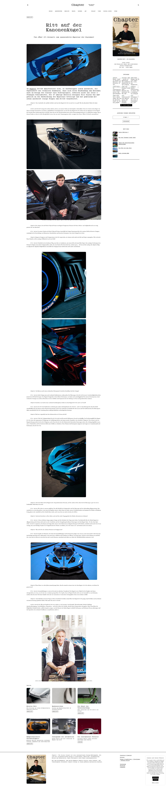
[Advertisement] (126, 172)
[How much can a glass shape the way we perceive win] (117, 99)
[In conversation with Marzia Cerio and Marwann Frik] (126, 99)
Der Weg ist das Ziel (125, 148)
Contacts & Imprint (126, 755)
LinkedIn (122, 767)
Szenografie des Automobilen (63, 737)
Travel (73, 11)
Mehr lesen (155, 782)
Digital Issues (107, 11)
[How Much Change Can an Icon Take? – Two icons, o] (135, 81)
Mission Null (32, 706)
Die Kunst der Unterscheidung (83, 707)
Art (85, 11)
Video (99, 11)
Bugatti (33, 89)
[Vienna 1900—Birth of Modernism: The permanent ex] (126, 81)
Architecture (58, 11)
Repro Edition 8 (123, 132)
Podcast (93, 11)
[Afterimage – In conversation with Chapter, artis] (117, 90)
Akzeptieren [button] (155, 777)
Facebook (122, 765)
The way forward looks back (127, 137)
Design (50, 11)
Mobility (67, 11)
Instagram (123, 764)
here (131, 67)
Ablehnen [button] (155, 779)
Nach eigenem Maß (124, 153)
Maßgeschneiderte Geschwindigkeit (33, 737)
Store (115, 11)
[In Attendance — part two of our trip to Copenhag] (135, 99)
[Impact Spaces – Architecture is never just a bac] (135, 90)
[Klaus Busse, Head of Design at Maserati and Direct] (117, 81)
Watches (80, 11)
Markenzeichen (57, 706)
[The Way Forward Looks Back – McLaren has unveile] (126, 90)
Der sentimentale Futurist (88, 737)
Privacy (122, 757)
